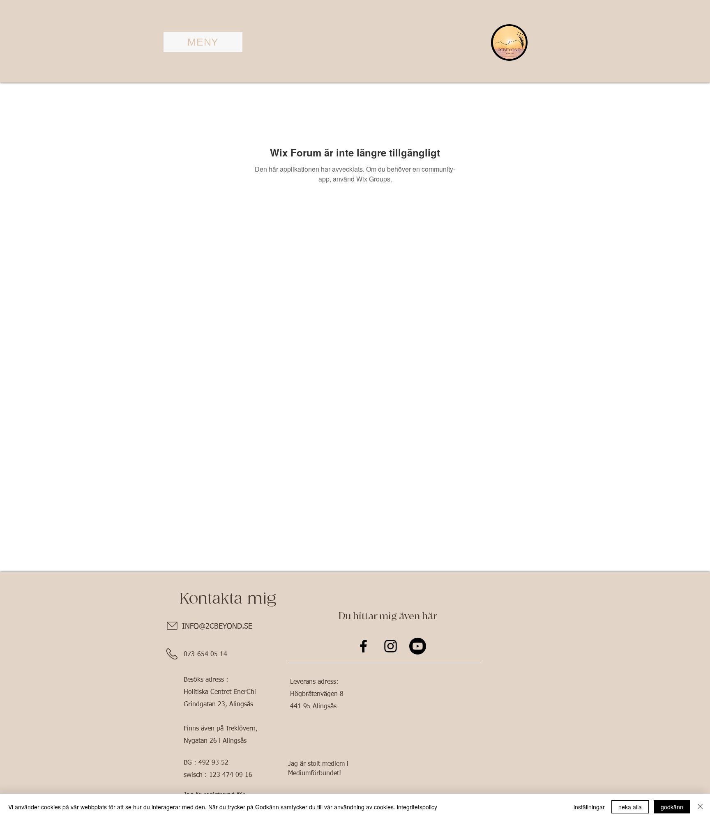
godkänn (672, 807)
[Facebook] (363, 646)
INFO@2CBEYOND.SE (217, 626)
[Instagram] (390, 646)
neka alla (630, 807)
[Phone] (172, 654)
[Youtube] (417, 646)
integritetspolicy (417, 807)
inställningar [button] (589, 807)
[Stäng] (700, 806)
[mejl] (172, 626)
